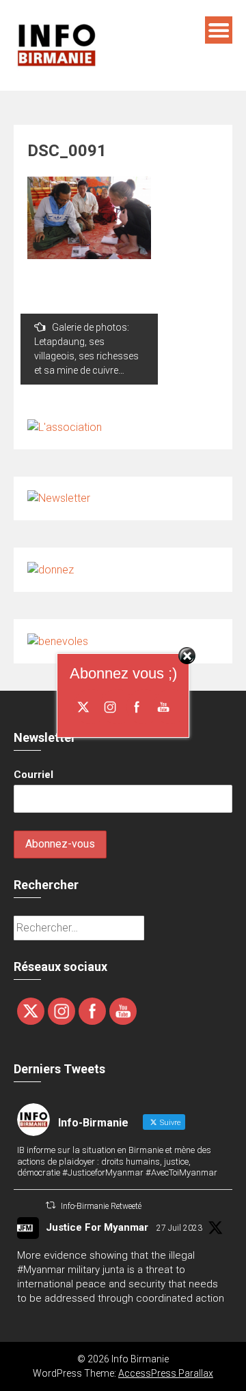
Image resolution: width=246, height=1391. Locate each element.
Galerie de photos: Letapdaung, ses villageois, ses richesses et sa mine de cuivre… (86, 349)
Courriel (33, 774)
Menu (218, 30)
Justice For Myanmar (97, 1227)
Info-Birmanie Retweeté (101, 1206)
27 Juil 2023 (179, 1228)
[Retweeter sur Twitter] (50, 1205)
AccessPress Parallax (165, 1373)
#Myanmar (41, 1269)
